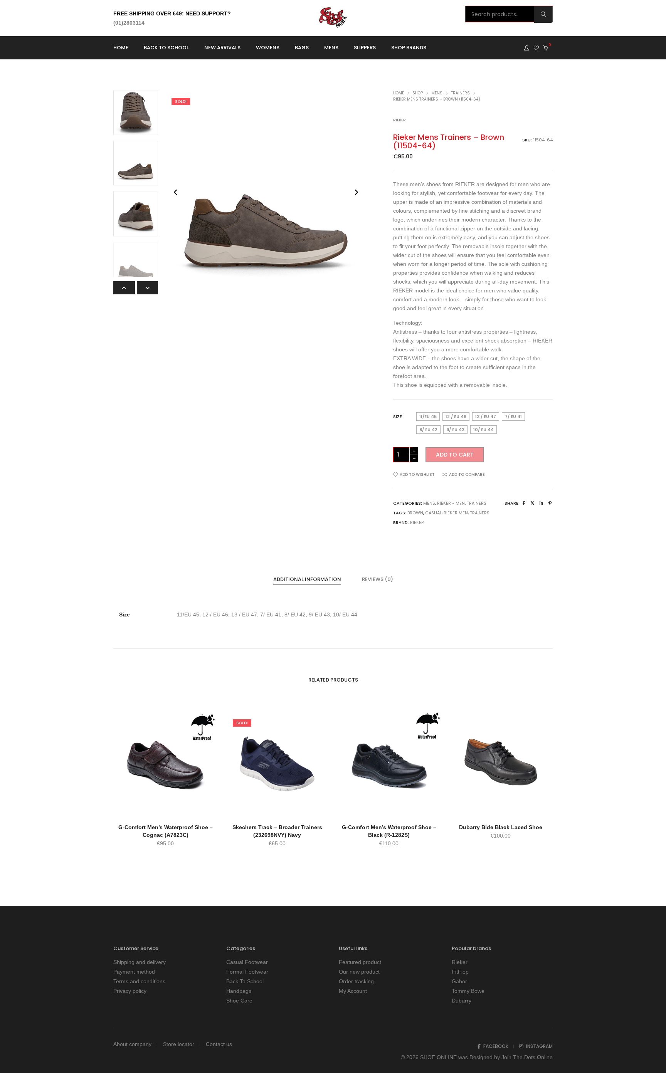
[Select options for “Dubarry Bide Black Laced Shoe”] (501, 809)
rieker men (456, 513)
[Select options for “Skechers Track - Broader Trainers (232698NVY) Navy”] (277, 809)
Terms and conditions (139, 981)
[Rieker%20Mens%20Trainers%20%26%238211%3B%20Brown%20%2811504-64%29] (523, 503)
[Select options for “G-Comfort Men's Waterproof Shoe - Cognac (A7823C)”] (165, 809)
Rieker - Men (451, 503)
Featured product (360, 962)
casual (433, 513)
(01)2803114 (129, 23)
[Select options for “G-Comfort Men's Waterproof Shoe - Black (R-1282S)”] (389, 809)
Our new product (359, 972)
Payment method (134, 972)
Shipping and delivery (139, 962)
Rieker (399, 120)
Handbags (238, 991)
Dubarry (461, 1000)
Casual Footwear (247, 962)
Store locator (178, 1044)
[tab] (307, 579)
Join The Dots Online (527, 1057)
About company (132, 1044)
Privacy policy (129, 991)
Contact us (219, 1044)
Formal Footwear (247, 972)
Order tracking (356, 981)
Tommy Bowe (468, 991)
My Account (353, 991)
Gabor (459, 981)
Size (397, 416)
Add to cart (455, 454)
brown (415, 513)
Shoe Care (239, 1000)
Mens (436, 93)
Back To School (245, 981)
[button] (147, 287)
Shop (417, 93)
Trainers (460, 93)
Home (398, 93)
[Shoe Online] (333, 25)
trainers (479, 513)
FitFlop (460, 972)
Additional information (307, 579)
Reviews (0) (377, 579)
